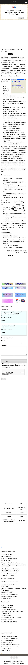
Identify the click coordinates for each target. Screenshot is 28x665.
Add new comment (7, 306)
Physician (8, 512)
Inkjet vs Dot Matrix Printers (9, 621)
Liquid (21, 516)
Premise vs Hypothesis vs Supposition (12, 562)
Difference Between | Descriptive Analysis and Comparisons (14, 12)
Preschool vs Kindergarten (9, 584)
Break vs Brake (6, 560)
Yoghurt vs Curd (6, 598)
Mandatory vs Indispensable (9, 573)
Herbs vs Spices (6, 556)
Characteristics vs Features (9, 558)
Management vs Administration (10, 594)
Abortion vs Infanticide (8, 575)
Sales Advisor (9, 503)
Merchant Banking (9, 508)
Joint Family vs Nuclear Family (10, 646)
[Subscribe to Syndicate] (1, 653)
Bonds (9, 516)
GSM (21, 503)
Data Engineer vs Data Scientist (10, 569)
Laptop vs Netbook (7, 619)
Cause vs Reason (7, 554)
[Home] (14, 7)
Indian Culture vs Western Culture (11, 644)
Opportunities (21, 520)
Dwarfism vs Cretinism (8, 607)
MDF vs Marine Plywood (8, 609)
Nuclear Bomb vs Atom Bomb (10, 582)
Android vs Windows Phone (9, 596)
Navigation (14, 1)
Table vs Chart (6, 586)
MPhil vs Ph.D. (6, 651)
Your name (4, 340)
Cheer (21, 512)
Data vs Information (7, 592)
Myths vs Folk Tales (7, 605)
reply (3, 320)
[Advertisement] (14, 34)
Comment (4, 345)
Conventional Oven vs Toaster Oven (11, 617)
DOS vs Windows (7, 615)
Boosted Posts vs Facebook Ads (10, 571)
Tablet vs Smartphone (8, 640)
